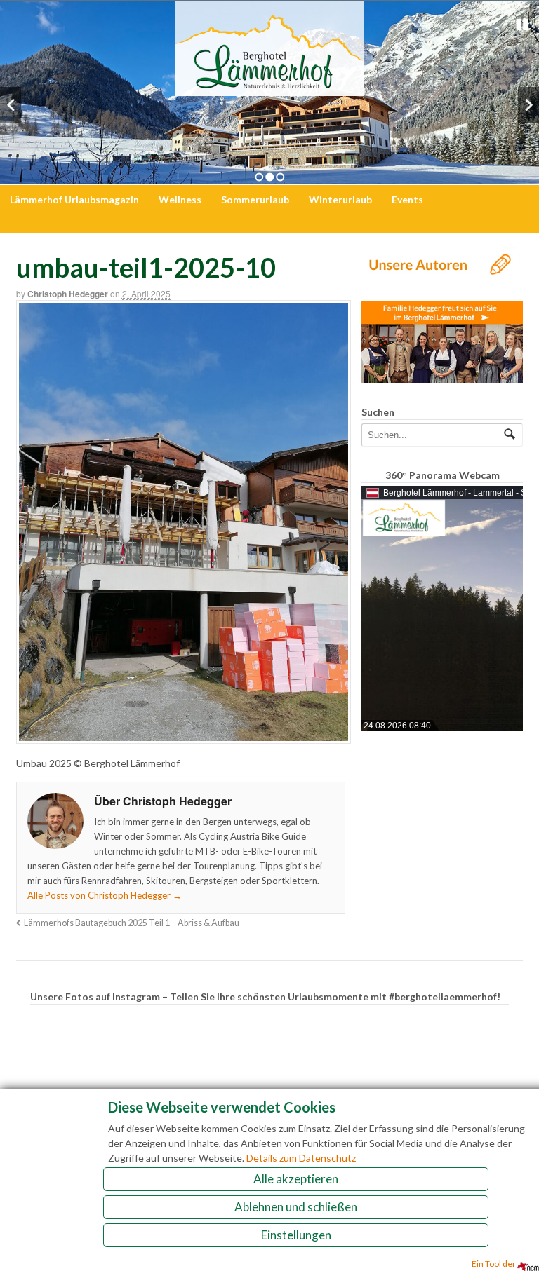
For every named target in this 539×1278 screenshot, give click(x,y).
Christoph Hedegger (67, 293)
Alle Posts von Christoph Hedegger (104, 895)
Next (528, 105)
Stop (522, 24)
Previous (10, 105)
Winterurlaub (340, 199)
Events (407, 199)
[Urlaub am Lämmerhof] (269, 89)
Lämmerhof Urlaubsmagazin (74, 199)
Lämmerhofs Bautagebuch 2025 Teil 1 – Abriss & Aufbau (131, 923)
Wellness (180, 199)
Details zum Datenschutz (301, 1158)
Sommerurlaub (255, 199)
